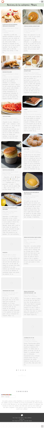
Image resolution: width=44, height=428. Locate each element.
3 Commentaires (34, 296)
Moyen (12, 28)
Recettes (4, 29)
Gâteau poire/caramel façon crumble (32, 237)
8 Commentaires (38, 152)
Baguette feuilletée (7, 72)
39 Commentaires (38, 114)
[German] (3, 394)
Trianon (25, 109)
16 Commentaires (38, 74)
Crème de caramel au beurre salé (32, 26)
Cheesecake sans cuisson (8, 290)
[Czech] (8, 394)
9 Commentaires (5, 295)
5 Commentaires (5, 32)
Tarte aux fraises (6, 116)
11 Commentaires (16, 77)
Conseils (25, 29)
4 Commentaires (34, 341)
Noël (31, 111)
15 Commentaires (16, 119)
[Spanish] (6, 394)
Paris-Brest (26, 149)
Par (5, 31)
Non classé (11, 292)
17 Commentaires (27, 32)
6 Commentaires (13, 256)
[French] (1, 394)
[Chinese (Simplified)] (9, 394)
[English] (2, 394)
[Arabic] (10, 394)
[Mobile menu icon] (42, 1)
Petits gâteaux (7, 254)
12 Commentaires (27, 198)
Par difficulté (15, 28)
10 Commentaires (16, 174)
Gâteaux (25, 73)
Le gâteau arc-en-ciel (29, 337)
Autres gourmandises (6, 28)
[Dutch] (5, 394)
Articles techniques (27, 28)
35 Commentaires (6, 214)
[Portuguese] (7, 394)
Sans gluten (8, 173)
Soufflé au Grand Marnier (8, 170)
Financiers (5, 252)
